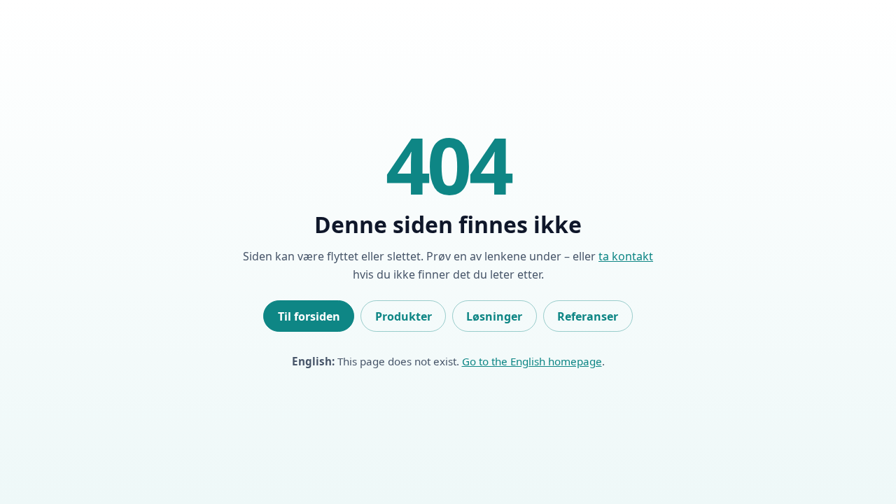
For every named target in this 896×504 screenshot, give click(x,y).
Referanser (587, 316)
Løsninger (494, 316)
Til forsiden (309, 316)
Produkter (403, 316)
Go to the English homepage (532, 361)
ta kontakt (625, 256)
